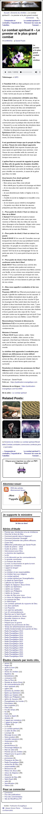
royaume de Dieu (11, 777)
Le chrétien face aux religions (16, 574)
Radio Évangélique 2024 (14, 656)
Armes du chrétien (11, 672)
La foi (7, 555)
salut (6, 781)
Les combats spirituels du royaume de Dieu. (21, 604)
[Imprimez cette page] (21, 474)
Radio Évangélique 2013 (14, 633)
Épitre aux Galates (12, 695)
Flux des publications (12, 794)
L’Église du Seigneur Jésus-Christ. (17, 585)
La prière (8, 570)
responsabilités (10, 766)
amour (7, 663)
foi (5, 712)
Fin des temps (10, 710)
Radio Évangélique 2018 (14, 644)
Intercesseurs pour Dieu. (14, 551)
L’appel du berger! (11, 568)
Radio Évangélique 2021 (14, 650)
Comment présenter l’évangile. (16, 538)
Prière (7, 756)
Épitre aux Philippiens (13, 697)
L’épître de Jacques (12, 593)
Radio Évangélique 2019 (14, 646)
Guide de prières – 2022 (14, 549)
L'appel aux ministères (13, 720)
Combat (9, 444)
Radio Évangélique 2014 (14, 635)
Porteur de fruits (11, 620)
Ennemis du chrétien (18, 13)
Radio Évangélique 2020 (14, 648)
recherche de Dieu (12, 764)
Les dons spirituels (12, 606)
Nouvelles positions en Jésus (15, 616)
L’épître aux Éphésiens (13, 587)
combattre (16, 444)
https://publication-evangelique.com (24, 382)
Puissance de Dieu (12, 760)
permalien (8, 447)
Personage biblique (12, 747)
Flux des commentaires (13, 797)
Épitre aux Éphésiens (13, 693)
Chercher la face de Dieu (14, 534)
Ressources (9, 769)
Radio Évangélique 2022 (14, 652)
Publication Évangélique (19, 3)
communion (25, 444)
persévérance (10, 745)
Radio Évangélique (12, 762)
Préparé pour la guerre (13, 623)
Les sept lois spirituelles (13, 610)
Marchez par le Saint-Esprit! (15, 614)
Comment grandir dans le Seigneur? (18, 536)
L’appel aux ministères (13, 566)
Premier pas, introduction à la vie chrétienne (21, 532)
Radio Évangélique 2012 (14, 631)
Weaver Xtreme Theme (12, 808)
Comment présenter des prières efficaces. (20, 540)
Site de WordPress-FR (13, 799)
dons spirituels (10, 686)
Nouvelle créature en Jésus (15, 618)
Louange (8, 733)
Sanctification (10, 783)
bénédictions (9, 676)
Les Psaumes (10, 608)
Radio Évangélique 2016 (14, 639)
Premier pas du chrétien (14, 752)
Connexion (30, 18)
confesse (33, 444)
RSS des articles (17, 488)
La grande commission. (13, 559)
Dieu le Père (9, 680)
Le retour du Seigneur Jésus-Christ (18, 597)
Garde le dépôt (10, 716)
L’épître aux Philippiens (13, 591)
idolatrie (8, 718)
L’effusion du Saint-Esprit (14, 583)
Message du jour (11, 735)
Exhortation (9, 703)
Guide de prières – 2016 (14, 547)
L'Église (7, 724)
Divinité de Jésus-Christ (13, 682)
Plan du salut (9, 750)
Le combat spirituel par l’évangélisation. (19, 578)
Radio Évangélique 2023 (14, 654)
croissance (9, 678)
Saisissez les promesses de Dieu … (18, 625)
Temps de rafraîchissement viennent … (19, 627)
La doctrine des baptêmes (14, 553)
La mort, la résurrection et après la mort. (20, 564)
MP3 (16, 77)
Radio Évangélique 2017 (14, 641)
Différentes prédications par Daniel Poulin (20, 545)
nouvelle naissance (12, 739)
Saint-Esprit (9, 779)
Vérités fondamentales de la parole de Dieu (21, 629)
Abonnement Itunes (18, 490)
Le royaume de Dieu (12, 599)
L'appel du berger (11, 722)
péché (7, 743)
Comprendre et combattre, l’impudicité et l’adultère (11, 23)
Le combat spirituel (19, 393)
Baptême (8, 674)
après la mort (10, 667)
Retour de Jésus (11, 771)
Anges (7, 665)
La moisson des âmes (13, 561)
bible (4, 444)
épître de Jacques (11, 699)
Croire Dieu (9, 542)
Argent (7, 670)
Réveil (37, 442)
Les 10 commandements (14, 612)
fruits (6, 714)
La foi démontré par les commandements (20, 557)
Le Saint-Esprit (10, 601)
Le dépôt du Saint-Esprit (14, 580)
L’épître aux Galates (12, 589)
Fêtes (7, 707)
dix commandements (12, 684)
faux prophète (10, 705)
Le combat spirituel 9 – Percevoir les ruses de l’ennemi (32, 23)
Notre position (10, 737)
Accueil (6, 13)
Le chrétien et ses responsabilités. (17, 572)
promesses (9, 758)
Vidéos (7, 785)
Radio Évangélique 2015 (14, 637)
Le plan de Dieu (10, 731)
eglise (7, 688)
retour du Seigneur (12, 773)
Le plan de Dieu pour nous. (15, 595)
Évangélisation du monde (14, 701)
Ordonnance (9, 741)
